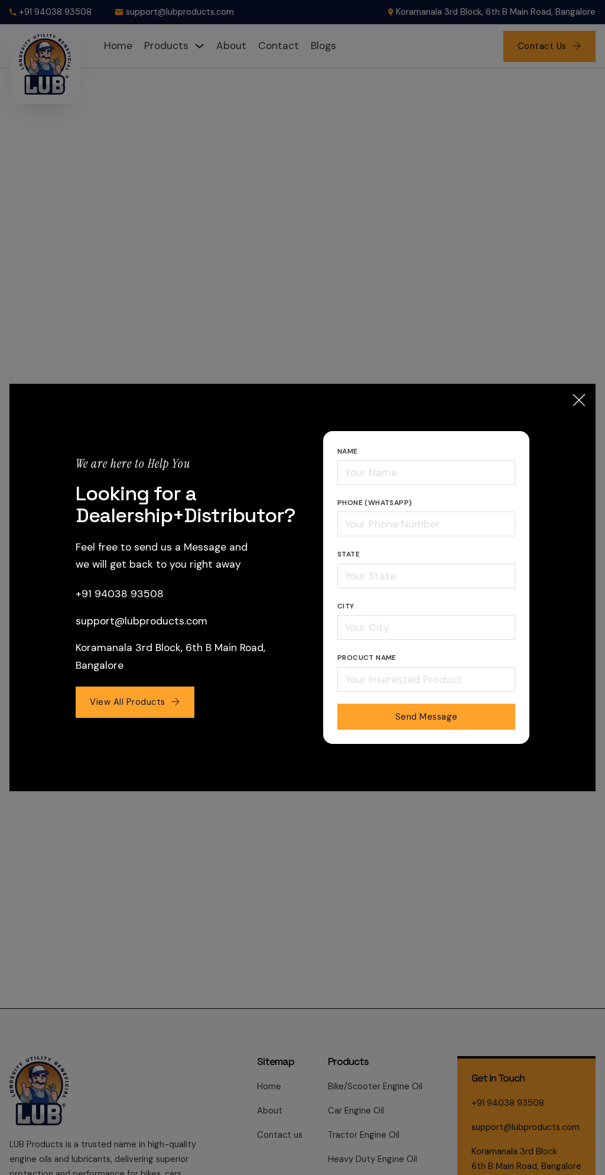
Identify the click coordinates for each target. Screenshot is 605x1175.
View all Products (127, 702)
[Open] (579, 400)
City (345, 606)
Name (347, 451)
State (348, 554)
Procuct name (366, 657)
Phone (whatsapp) (374, 502)
